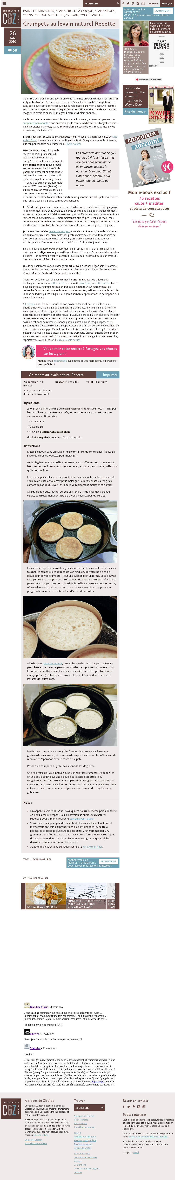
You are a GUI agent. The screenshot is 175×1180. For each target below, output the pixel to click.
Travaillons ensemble (84, 1127)
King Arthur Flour (92, 846)
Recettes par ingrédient (85, 1140)
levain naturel (73, 143)
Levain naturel (41, 859)
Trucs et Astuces (82, 1153)
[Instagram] (138, 3)
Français (167, 3)
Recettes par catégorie (85, 1136)
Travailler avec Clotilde (36, 1143)
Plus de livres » (135, 111)
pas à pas (85, 283)
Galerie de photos (82, 1148)
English (153, 3)
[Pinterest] (133, 3)
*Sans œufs (105, 11)
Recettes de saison (83, 1144)
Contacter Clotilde (33, 1139)
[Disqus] (71, 956)
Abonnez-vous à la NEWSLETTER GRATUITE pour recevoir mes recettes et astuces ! (92, 862)
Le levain (30, 304)
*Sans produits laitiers (43, 15)
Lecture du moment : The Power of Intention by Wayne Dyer (135, 96)
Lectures (78, 1172)
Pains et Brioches (38, 11)
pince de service (52, 663)
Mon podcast (80, 1123)
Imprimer (110, 374)
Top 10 (77, 1132)
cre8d (136, 1152)
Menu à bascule (4, 3)
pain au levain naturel (68, 339)
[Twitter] (128, 3)
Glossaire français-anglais (86, 1168)
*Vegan (72, 15)
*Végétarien (91, 15)
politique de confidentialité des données (148, 1136)
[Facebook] (123, 3)
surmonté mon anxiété (35, 123)
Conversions (80, 1164)
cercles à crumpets (59, 231)
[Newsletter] (143, 3)
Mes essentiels (81, 1119)
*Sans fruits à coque (74, 11)
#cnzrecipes (60, 360)
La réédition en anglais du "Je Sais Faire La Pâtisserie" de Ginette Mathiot (160, 27)
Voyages (78, 1161)
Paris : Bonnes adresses (85, 1157)
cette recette (58, 283)
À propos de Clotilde (84, 1116)
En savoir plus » (41, 1135)
